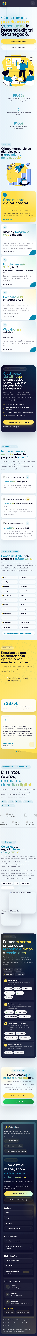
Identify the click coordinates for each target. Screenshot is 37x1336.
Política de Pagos (21, 1320)
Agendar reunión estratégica (18, 422)
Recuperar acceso (23, 1312)
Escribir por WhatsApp (18, 1102)
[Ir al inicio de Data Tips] (4, 3)
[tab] (16, 751)
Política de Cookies (9, 1326)
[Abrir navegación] (33, 3)
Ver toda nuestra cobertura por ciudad (17, 633)
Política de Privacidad (9, 1323)
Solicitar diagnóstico (18, 41)
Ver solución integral (11, 427)
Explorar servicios (18, 47)
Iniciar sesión (9, 1312)
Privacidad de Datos (24, 1323)
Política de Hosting (8, 1320)
